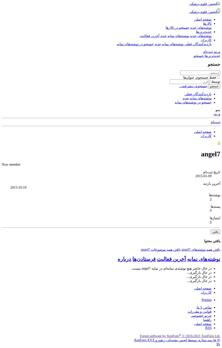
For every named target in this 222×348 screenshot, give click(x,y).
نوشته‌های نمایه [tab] (203, 259)
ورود (217, 114)
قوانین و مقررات (200, 311)
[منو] (218, 9)
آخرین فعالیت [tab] (171, 259)
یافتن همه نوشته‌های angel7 (200, 249)
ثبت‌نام (215, 122)
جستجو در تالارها (177, 27)
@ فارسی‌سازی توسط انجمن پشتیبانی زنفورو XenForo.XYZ (177, 340)
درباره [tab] (124, 259)
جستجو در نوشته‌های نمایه (135, 44)
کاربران (206, 40)
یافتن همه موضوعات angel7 (161, 249)
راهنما (207, 320)
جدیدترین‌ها (204, 32)
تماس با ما (204, 307)
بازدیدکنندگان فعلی (198, 44)
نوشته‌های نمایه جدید (174, 36)
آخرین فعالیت (149, 36)
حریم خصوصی (201, 315)
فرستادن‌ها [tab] (144, 259)
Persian (207, 300)
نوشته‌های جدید (201, 27)
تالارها (207, 23)
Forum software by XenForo (180, 336)
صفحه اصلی (203, 19)
